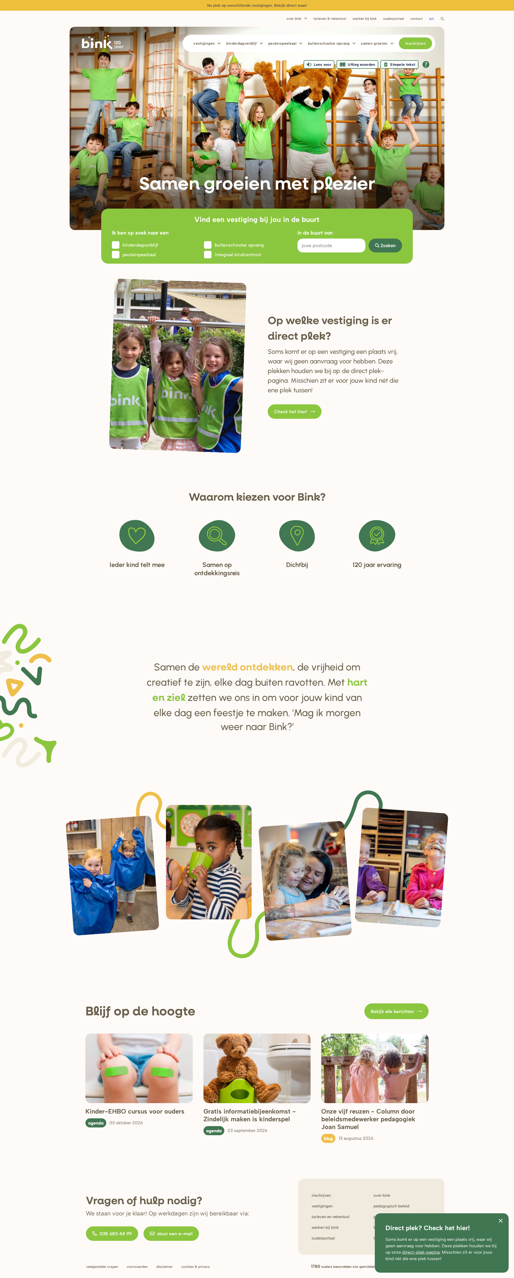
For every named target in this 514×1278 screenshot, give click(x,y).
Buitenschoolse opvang (329, 43)
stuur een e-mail (174, 1233)
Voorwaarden (137, 1267)
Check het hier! (290, 411)
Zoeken (388, 245)
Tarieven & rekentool (329, 19)
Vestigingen (204, 43)
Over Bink (293, 19)
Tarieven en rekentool (331, 1216)
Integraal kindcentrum (238, 254)
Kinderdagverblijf (241, 43)
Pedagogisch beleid (391, 1206)
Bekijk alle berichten (392, 1011)
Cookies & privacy (195, 1267)
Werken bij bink (365, 19)
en (431, 18)
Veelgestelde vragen (102, 1267)
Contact (416, 19)
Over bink (381, 1195)
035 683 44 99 (116, 1233)
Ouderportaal (393, 19)
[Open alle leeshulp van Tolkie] (426, 64)
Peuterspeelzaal (282, 43)
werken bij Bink (325, 1227)
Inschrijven (415, 43)
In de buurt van (315, 232)
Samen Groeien (374, 43)
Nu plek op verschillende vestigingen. (257, 5)
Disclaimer (164, 1267)
